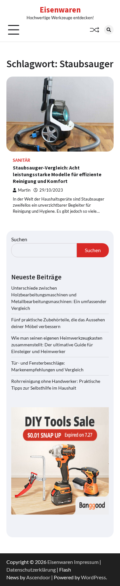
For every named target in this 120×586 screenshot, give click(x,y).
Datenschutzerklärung (31, 569)
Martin (24, 190)
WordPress (93, 577)
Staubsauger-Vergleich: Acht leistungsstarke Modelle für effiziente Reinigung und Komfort (57, 174)
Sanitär (21, 160)
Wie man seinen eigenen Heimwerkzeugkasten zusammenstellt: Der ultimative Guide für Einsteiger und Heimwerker (56, 344)
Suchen (19, 239)
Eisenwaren (60, 9)
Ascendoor (38, 577)
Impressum (86, 562)
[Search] (109, 30)
